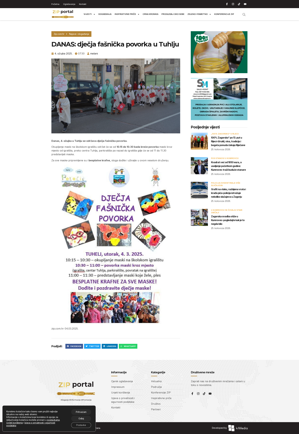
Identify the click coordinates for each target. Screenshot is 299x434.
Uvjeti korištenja (14, 422)
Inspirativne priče (125, 14)
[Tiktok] (239, 4)
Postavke (81, 425)
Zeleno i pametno (197, 14)
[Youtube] (245, 4)
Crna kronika (150, 14)
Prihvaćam (81, 412)
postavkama (53, 420)
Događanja (105, 14)
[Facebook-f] (226, 4)
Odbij (81, 418)
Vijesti (88, 14)
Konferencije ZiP (224, 14)
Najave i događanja (79, 34)
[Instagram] (232, 4)
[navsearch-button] (242, 14)
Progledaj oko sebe (172, 14)
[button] (74, 346)
